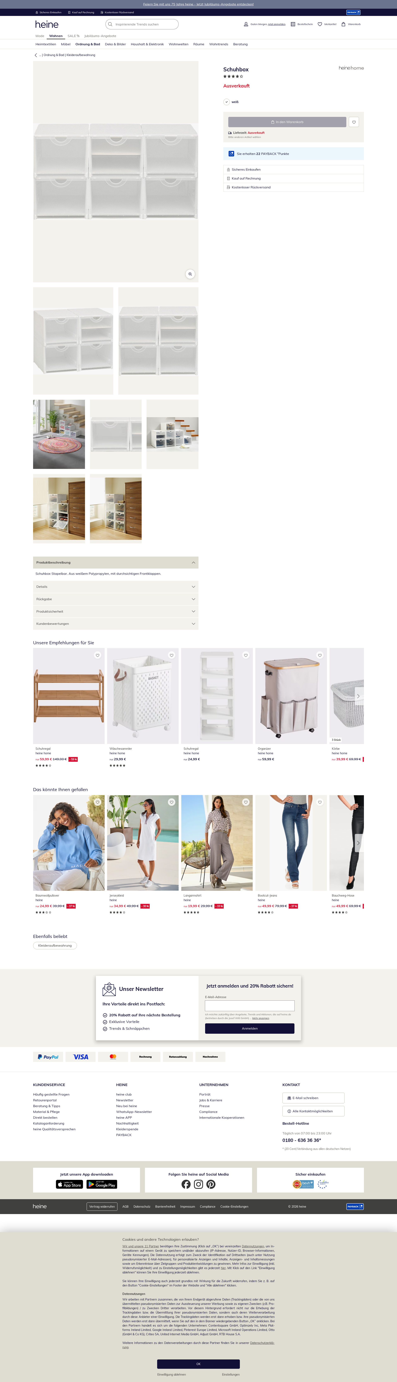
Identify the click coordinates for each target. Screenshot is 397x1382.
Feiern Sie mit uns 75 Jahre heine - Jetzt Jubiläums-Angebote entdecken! (198, 4)
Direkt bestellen (45, 1117)
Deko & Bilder (115, 44)
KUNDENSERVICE (49, 1084)
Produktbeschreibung (53, 562)
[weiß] (226, 102)
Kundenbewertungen (52, 624)
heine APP (124, 1117)
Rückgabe (44, 599)
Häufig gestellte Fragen (51, 1094)
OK (198, 1364)
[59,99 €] (291, 696)
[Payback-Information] (355, 1206)
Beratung (240, 44)
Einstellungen (231, 1374)
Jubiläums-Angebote (100, 36)
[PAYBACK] (353, 12)
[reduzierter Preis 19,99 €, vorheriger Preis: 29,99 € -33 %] (217, 843)
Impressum (187, 1206)
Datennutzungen (253, 1246)
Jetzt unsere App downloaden (86, 1174)
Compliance (208, 1112)
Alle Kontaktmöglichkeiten (313, 1111)
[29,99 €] (143, 696)
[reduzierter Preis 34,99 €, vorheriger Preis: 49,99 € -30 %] (143, 843)
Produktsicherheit (49, 611)
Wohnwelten (178, 44)
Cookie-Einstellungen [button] (234, 1206)
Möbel (66, 44)
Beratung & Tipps (46, 1106)
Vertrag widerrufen (102, 1206)
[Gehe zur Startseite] (47, 24)
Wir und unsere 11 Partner (140, 1246)
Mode (40, 36)
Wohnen (56, 36)
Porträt (204, 1094)
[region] (198, 1307)
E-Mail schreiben (303, 1099)
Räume (198, 44)
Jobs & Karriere (210, 1100)
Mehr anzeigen (260, 1018)
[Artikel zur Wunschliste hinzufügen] (354, 122)
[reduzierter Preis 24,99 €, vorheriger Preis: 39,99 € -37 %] (69, 843)
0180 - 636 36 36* (301, 1140)
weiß (235, 102)
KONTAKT (291, 1084)
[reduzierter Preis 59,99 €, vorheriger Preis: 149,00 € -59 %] (69, 696)
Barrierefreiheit (165, 1206)
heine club (124, 1094)
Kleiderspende (127, 1129)
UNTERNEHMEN (213, 1084)
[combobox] (151, 24)
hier (223, 1268)
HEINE (122, 1084)
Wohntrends (218, 44)
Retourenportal (45, 1100)
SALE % (73, 36)
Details (41, 586)
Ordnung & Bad (87, 44)
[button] (35, 55)
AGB (125, 1206)
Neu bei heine (126, 1106)
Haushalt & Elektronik (147, 44)
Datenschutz (142, 1206)
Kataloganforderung (48, 1123)
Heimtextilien (46, 44)
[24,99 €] (217, 696)
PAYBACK (124, 1135)
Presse (204, 1106)
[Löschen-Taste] (174, 24)
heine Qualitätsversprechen (54, 1129)
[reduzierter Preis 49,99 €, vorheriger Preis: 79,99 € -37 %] (291, 843)
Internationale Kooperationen (221, 1117)
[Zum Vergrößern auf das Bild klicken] (190, 274)
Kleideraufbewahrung (81, 55)
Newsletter (124, 1100)
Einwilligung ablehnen (171, 1374)
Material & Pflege (46, 1112)
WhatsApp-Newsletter (134, 1112)
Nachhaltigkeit (127, 1123)
